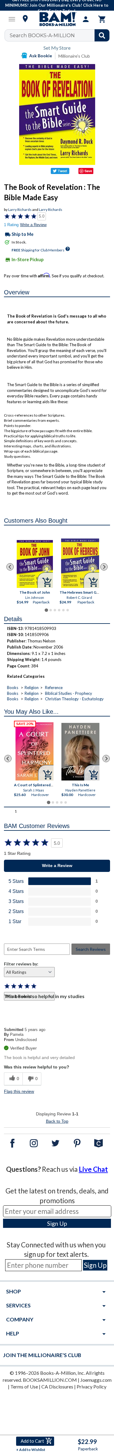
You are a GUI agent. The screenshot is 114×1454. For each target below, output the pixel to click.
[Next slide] (104, 567)
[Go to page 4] (59, 610)
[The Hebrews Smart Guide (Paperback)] (80, 563)
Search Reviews (91, 949)
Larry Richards (20, 209)
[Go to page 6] (67, 610)
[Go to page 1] (46, 610)
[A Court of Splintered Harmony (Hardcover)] (35, 751)
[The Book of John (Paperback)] (35, 564)
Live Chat (93, 1169)
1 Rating (11, 224)
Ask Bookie (40, 55)
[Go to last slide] (10, 567)
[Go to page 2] (50, 610)
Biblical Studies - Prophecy (68, 693)
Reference (54, 687)
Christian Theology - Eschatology (74, 698)
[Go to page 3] (55, 610)
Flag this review (19, 1091)
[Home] (57, 19)
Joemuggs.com (96, 1380)
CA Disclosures (57, 1386)
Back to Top (57, 1121)
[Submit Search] (102, 35)
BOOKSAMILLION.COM (50, 1380)
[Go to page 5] (63, 610)
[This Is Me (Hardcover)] (80, 751)
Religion (32, 687)
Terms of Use (24, 1386)
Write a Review (33, 224)
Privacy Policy (91, 1386)
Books (12, 687)
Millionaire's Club (74, 56)
